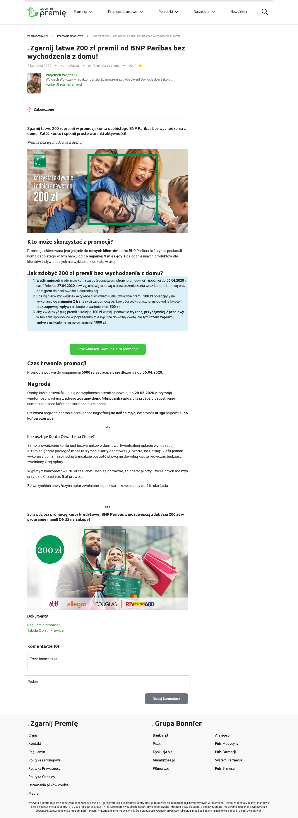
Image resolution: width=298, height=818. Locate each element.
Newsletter (238, 12)
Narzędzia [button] (201, 12)
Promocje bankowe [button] (122, 12)
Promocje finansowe (70, 35)
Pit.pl (157, 744)
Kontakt (35, 744)
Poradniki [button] (165, 12)
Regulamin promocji (43, 625)
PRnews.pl (161, 768)
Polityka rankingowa (45, 760)
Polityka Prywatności (45, 768)
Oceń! (133, 66)
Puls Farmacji (225, 752)
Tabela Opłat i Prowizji (45, 630)
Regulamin (37, 752)
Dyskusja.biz (162, 752)
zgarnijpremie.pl (37, 35)
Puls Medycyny (226, 744)
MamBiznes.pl (164, 760)
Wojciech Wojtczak (61, 75)
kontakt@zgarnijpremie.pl (64, 84)
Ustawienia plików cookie (49, 785)
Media (33, 793)
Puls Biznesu (225, 768)
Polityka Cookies (42, 777)
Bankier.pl (160, 735)
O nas (33, 735)
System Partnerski (229, 760)
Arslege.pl (222, 735)
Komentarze (69, 66)
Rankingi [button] (80, 12)
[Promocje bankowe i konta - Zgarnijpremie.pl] (47, 12)
